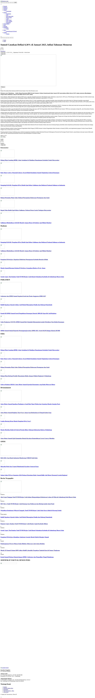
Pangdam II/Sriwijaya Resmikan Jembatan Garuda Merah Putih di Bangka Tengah (25, 537)
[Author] (2, 50)
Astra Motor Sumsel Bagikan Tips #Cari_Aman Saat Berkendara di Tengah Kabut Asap (26, 412)
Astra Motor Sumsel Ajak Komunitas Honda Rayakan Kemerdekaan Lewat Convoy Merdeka (27, 438)
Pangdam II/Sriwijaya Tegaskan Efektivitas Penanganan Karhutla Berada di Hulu (24, 259)
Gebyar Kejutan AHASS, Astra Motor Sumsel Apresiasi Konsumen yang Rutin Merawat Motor (28, 384)
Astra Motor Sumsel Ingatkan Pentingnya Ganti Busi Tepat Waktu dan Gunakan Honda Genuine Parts (30, 404)
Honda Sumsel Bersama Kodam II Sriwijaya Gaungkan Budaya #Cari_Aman (23, 268)
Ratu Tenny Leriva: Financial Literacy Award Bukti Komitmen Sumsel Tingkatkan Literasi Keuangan (30, 172)
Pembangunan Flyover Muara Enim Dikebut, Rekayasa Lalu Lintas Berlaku (23, 543)
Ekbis (4, 41)
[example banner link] (5, 667)
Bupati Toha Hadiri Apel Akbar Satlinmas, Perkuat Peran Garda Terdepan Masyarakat (26, 210)
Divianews (3, 51)
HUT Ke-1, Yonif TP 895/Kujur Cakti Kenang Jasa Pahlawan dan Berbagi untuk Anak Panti (27, 504)
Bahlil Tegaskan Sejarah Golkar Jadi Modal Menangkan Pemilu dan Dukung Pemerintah (26, 304)
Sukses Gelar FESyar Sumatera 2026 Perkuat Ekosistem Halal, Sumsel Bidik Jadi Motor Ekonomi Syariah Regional (34, 475)
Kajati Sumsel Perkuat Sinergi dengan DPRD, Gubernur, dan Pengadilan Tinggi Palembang (27, 557)
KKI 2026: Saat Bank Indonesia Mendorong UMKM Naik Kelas (19, 458)
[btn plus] (1, 88)
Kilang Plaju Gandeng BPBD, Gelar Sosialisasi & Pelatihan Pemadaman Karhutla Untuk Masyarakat (30, 160)
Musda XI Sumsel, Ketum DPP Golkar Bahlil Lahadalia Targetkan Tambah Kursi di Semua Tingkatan (30, 550)
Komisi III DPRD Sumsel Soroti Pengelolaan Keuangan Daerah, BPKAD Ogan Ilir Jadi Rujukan (28, 313)
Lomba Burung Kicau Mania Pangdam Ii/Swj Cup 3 (16, 421)
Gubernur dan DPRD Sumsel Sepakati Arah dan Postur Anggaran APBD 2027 (23, 296)
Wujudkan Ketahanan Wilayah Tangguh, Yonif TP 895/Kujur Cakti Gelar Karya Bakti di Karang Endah (31, 510)
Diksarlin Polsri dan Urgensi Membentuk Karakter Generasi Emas (20, 466)
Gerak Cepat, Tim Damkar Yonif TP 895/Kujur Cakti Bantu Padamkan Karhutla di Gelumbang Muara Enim (32, 276)
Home (4, 40)
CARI (15, 2)
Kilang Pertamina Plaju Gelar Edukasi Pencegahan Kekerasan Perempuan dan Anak (25, 197)
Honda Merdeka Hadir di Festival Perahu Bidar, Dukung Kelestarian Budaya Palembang (26, 430)
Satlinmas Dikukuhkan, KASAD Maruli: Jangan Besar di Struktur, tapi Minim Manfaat (26, 222)
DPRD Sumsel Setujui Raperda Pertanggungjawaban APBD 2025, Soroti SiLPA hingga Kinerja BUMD (30, 330)
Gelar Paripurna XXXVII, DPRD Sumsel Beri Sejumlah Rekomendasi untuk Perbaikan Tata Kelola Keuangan (32, 322)
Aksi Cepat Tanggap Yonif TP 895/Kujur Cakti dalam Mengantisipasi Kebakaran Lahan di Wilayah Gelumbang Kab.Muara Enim (38, 497)
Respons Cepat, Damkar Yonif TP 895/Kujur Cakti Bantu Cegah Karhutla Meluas (24, 524)
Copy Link (3, 53)
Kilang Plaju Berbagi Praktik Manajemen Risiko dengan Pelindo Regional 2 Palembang (26, 376)
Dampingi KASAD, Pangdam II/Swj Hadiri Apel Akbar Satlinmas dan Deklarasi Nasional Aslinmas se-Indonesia (33, 185)
